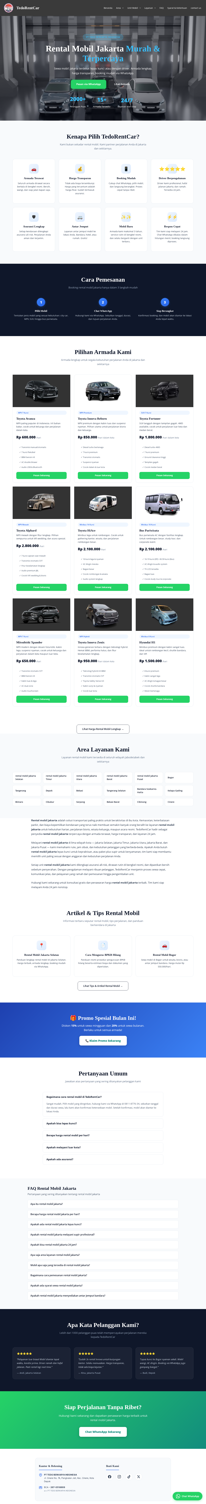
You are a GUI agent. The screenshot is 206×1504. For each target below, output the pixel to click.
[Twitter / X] (138, 1476)
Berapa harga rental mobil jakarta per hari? (55, 1214)
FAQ (162, 7)
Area (118, 7)
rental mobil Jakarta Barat (117, 777)
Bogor (171, 777)
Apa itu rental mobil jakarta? (46, 1204)
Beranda (108, 7)
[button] (122, 8)
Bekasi (79, 790)
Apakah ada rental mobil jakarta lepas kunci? (56, 1224)
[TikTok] (129, 1476)
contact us (196, 7)
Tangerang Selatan (116, 790)
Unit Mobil (132, 7)
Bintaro (19, 801)
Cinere (171, 801)
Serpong (80, 801)
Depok (49, 790)
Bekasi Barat (113, 801)
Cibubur (50, 801)
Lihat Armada (122, 84)
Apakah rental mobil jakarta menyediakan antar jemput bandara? (67, 1295)
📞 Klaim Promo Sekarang (103, 1040)
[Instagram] (119, 1476)
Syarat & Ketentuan (177, 7)
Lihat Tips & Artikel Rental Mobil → (103, 986)
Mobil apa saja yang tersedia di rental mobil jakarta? (60, 1265)
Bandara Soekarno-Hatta (147, 791)
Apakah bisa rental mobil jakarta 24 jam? (53, 1244)
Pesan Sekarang (41, 475)
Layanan (148, 7)
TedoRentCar (27, 8)
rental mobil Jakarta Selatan (25, 777)
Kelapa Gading (175, 790)
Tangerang (20, 790)
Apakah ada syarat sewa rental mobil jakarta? (56, 1285)
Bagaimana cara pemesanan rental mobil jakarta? (58, 1275)
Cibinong (141, 801)
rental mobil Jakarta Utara (86, 777)
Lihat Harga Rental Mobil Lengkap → (103, 729)
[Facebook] (109, 1476)
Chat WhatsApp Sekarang (103, 1432)
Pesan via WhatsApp (88, 84)
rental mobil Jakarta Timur (56, 777)
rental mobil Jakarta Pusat (147, 777)
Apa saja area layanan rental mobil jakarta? (55, 1255)
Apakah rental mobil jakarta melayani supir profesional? (62, 1234)
